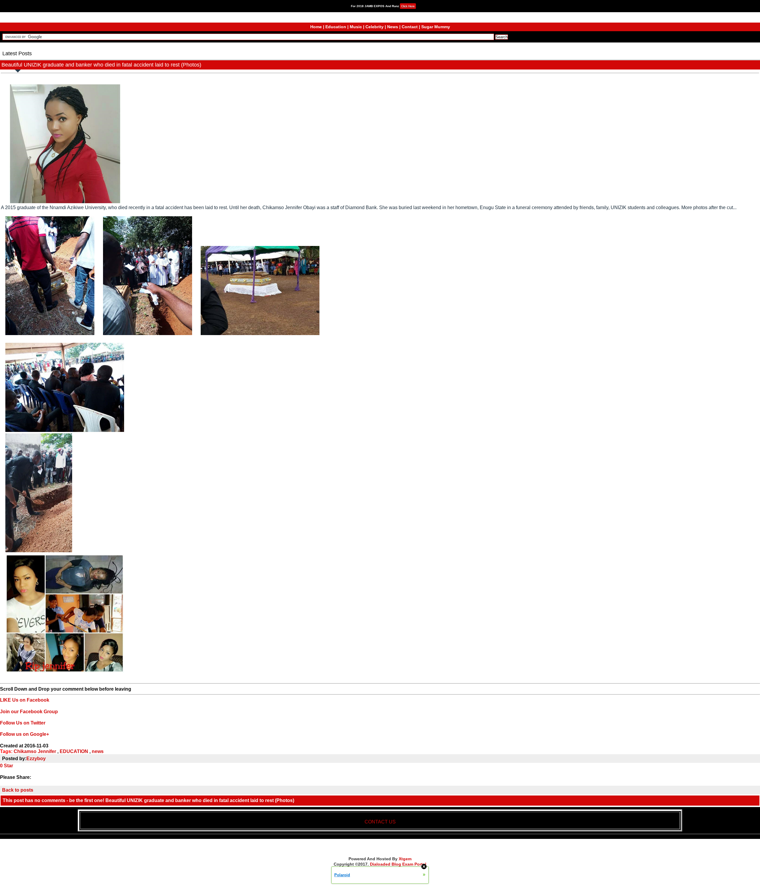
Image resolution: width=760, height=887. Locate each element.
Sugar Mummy (435, 26)
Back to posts (17, 790)
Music (356, 26)
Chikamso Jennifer (35, 751)
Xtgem (405, 858)
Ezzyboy (36, 758)
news (98, 751)
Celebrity (374, 26)
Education (335, 26)
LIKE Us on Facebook (24, 700)
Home (316, 26)
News (392, 26)
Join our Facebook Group (29, 711)
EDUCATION (74, 751)
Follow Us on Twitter (22, 722)
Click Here (408, 6)
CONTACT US (380, 821)
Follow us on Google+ (24, 734)
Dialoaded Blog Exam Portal (398, 864)
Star (8, 765)
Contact (410, 26)
